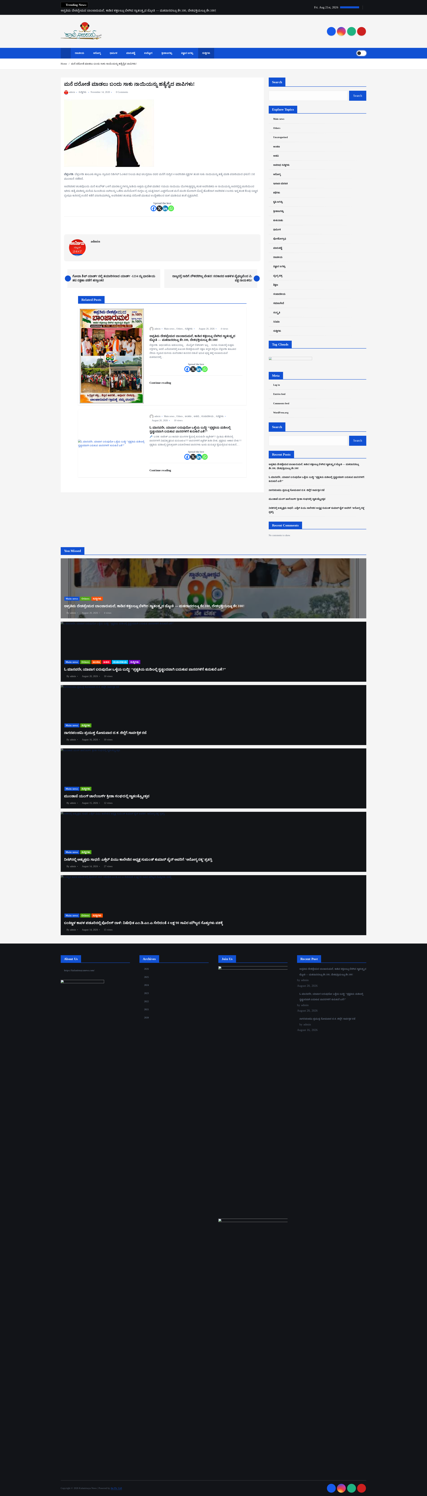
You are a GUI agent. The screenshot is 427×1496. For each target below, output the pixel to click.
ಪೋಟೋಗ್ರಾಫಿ (279, 238)
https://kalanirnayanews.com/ (79, 970)
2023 (146, 993)
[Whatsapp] (171, 208)
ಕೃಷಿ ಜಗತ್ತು (278, 202)
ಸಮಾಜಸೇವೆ (278, 303)
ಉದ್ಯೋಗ (148, 53)
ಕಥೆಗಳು (276, 192)
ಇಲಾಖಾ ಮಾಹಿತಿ (280, 183)
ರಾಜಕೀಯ (79, 53)
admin (72, 92)
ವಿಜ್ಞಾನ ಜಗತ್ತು (187, 53)
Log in (276, 385)
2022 (146, 1001)
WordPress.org (280, 412)
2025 (146, 977)
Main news (169, 329)
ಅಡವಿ (196, 416)
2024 (146, 985)
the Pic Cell (116, 1488)
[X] (159, 208)
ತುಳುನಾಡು (278, 220)
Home (64, 63)
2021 (146, 1009)
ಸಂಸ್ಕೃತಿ (276, 312)
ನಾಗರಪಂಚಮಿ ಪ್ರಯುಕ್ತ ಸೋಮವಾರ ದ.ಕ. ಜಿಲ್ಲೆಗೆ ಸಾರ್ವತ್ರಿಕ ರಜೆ (296, 490)
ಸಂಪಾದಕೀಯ (207, 416)
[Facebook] (153, 208)
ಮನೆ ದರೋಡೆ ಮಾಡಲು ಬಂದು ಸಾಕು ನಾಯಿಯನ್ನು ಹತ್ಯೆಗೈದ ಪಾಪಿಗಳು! (104, 63)
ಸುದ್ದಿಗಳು (206, 53)
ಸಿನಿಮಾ (276, 322)
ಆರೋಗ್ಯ (97, 53)
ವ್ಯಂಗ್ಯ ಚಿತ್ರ (278, 275)
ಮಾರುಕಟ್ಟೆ (130, 53)
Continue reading (160, 382)
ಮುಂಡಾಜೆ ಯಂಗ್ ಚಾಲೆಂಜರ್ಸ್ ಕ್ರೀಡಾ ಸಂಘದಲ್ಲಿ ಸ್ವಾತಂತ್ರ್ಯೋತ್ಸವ (297, 499)
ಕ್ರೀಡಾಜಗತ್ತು (166, 53)
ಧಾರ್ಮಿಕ (113, 53)
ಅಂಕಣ (188, 416)
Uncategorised (280, 137)
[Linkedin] (165, 208)
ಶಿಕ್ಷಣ (275, 285)
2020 (146, 1017)
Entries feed (279, 394)
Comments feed (281, 403)
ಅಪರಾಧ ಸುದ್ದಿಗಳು (281, 165)
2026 (146, 969)
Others (179, 329)
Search (277, 82)
